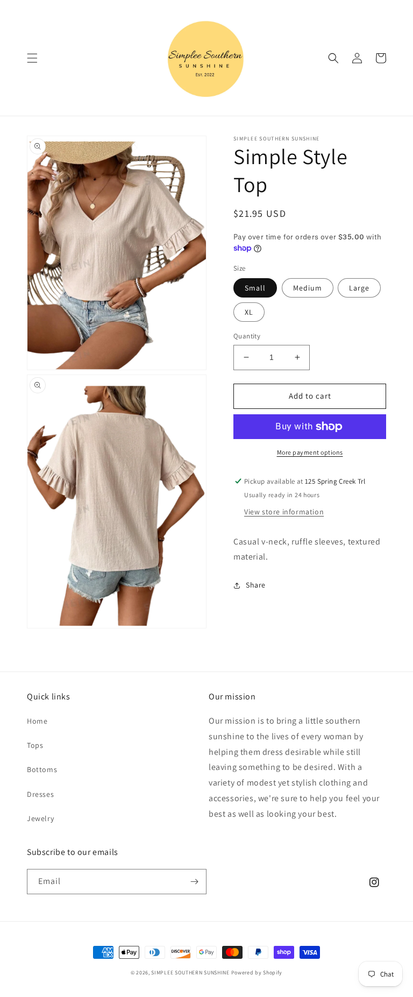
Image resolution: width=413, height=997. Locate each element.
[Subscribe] (194, 881)
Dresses (40, 794)
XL (249, 312)
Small (255, 288)
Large (359, 288)
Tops (35, 745)
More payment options (310, 452)
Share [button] (256, 585)
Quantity (246, 336)
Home (37, 721)
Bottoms (42, 769)
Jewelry (40, 818)
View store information (284, 512)
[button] (32, 58)
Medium (307, 288)
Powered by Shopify (257, 972)
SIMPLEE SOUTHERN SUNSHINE (190, 972)
